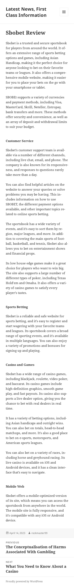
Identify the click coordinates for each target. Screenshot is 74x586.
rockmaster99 (39, 533)
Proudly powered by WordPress (24, 581)
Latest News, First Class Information (26, 12)
